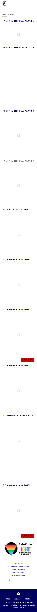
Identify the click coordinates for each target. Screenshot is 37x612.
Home (8, 598)
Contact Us (17, 598)
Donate (27, 598)
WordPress (21, 605)
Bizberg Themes (18, 607)
